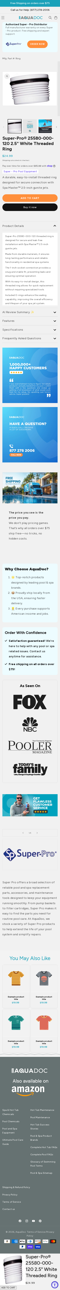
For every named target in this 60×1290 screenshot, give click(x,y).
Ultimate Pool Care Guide (12, 1142)
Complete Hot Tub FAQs (44, 1147)
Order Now (37, 44)
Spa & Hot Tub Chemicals (10, 1112)
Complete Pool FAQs (41, 1154)
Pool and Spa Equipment (9, 1130)
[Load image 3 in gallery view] (30, 126)
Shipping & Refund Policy (16, 1187)
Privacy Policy (9, 1194)
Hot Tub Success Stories (39, 1126)
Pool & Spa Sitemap (41, 1173)
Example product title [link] (16, 998)
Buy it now (30, 207)
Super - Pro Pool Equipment (20, 171)
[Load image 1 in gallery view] (14, 126)
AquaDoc (21, 1232)
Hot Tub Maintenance (42, 1110)
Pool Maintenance (40, 1117)
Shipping (6, 160)
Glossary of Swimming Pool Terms (43, 1163)
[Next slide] (37, 832)
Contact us (8, 1209)
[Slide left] (3, 127)
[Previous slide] (23, 832)
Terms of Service (11, 1202)
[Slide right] (56, 127)
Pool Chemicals (10, 1121)
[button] (50, 17)
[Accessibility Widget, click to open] (54, 1284)
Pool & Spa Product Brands (41, 1138)
